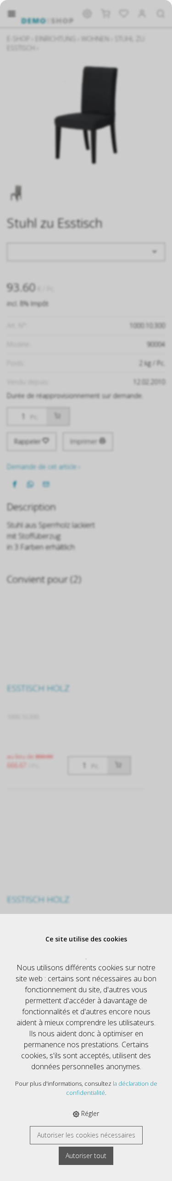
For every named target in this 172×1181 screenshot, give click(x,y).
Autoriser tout (86, 1155)
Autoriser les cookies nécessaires (86, 1135)
